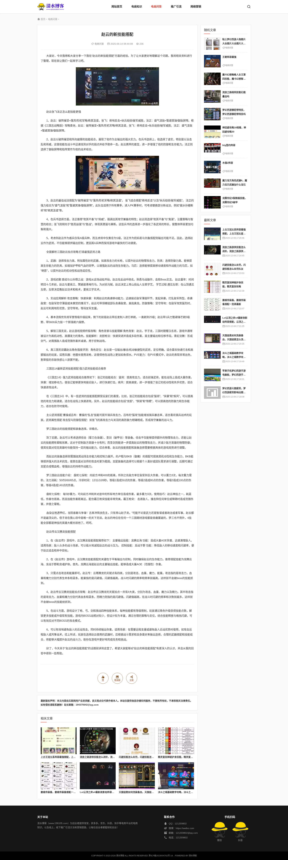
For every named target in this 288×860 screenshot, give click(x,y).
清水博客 (50, 6)
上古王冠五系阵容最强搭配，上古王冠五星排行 (65, 757)
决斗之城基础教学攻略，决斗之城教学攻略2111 (183, 792)
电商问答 (156, 6)
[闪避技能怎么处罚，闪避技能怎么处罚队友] (137, 740)
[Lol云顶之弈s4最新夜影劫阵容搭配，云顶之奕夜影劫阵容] (98, 775)
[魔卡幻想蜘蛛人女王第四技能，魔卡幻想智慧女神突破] (212, 79)
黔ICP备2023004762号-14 (161, 856)
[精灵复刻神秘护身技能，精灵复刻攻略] (176, 740)
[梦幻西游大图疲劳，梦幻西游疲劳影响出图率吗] (212, 392)
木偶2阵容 (227, 162)
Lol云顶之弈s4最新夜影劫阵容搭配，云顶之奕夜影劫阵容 (110, 792)
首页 (43, 19)
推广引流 (176, 6)
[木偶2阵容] (212, 167)
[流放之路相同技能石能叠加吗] (212, 96)
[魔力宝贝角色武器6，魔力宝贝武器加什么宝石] (212, 184)
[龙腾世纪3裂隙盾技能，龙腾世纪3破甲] (212, 202)
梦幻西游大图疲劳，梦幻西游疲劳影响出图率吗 (234, 392)
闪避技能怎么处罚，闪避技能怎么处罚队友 (141, 757)
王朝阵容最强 (229, 57)
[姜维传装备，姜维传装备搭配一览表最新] (59, 775)
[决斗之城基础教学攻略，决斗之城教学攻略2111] (176, 775)
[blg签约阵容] (212, 149)
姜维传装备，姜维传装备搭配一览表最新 (62, 792)
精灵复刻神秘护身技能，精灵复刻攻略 (178, 757)
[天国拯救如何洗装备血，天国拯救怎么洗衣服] (137, 775)
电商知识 (136, 6)
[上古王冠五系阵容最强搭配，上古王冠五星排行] (59, 740)
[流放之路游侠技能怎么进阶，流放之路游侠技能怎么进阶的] (98, 740)
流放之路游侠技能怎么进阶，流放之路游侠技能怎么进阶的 (110, 757)
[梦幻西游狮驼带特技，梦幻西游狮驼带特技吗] (212, 114)
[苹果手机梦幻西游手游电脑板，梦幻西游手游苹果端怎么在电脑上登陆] (212, 375)
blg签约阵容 (228, 145)
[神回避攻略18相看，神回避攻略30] (212, 131)
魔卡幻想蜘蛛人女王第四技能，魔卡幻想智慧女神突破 (234, 78)
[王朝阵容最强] (212, 61)
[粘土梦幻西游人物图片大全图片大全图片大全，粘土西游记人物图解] (212, 43)
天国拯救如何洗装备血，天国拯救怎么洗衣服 (142, 792)
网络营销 (195, 6)
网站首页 (117, 6)
